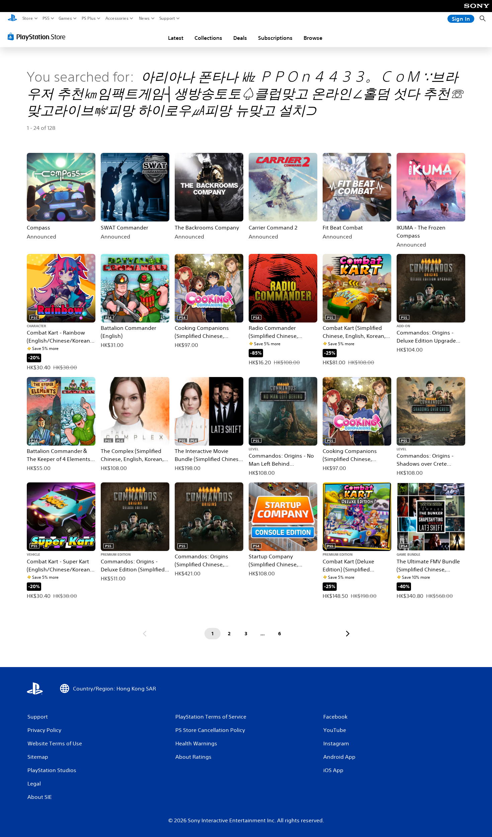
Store (27, 18)
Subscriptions (275, 37)
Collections (208, 37)
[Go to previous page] (144, 633)
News (144, 18)
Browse (313, 37)
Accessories (117, 18)
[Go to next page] (347, 633)
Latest (175, 37)
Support (167, 18)
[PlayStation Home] (12, 18)
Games (65, 18)
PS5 (46, 18)
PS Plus (89, 18)
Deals (240, 37)
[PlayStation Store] (38, 36)
